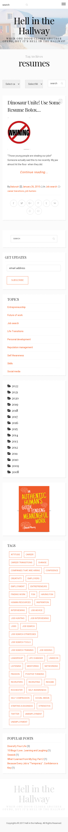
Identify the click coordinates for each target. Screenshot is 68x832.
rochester (17, 690)
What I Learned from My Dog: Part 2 (25, 759)
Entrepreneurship (16, 307)
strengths (45, 705)
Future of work (15, 315)
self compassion (20, 698)
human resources (21, 602)
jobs (13, 626)
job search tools (21, 642)
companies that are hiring (25, 570)
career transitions (15, 191)
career (30, 554)
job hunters (30, 191)
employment (18, 586)
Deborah (14, 186)
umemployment (33, 713)
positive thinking (34, 674)
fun (33, 594)
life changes (36, 658)
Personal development (19, 339)
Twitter (15, 713)
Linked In (53, 658)
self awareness (37, 690)
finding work (18, 594)
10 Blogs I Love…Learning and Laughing (27, 750)
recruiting (34, 682)
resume (50, 682)
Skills (10, 363)
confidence (52, 570)
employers (33, 578)
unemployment (19, 721)
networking (51, 666)
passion (15, 674)
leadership (17, 658)
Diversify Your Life (16, 746)
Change (42, 562)
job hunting (17, 618)
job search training (22, 650)
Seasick (11, 755)
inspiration (42, 602)
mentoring (33, 666)
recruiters (17, 682)
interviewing (18, 610)
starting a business (22, 705)
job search (28, 626)
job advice (36, 610)
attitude (15, 554)
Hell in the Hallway (34, 25)
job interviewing (39, 618)
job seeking (45, 650)
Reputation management (20, 347)
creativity (16, 578)
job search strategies (23, 634)
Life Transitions (15, 331)
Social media (13, 371)
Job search (51, 186)
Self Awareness (15, 355)
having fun (47, 594)
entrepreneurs (38, 586)
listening (16, 666)
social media (42, 698)
